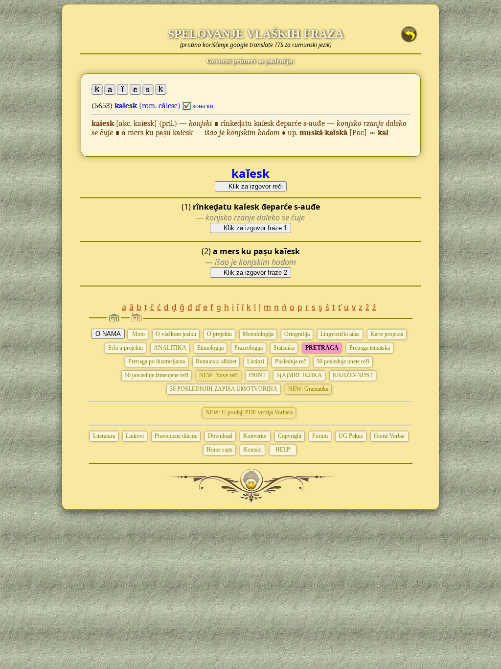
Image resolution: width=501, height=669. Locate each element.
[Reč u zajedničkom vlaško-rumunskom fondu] (187, 105)
